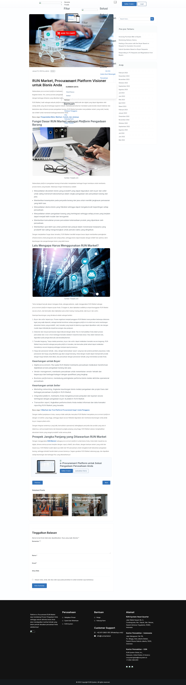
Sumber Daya (68, 81)
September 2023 (124, 86)
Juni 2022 (122, 137)
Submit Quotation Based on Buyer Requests (133, 49)
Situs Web (35, 571)
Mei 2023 (122, 100)
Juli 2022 (121, 133)
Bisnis (53, 71)
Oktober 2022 (123, 123)
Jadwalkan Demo (81, 471)
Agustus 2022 (123, 130)
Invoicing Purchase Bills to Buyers (130, 37)
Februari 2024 (123, 73)
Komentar (36, 541)
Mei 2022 (122, 140)
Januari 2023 (123, 113)
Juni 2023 (122, 96)
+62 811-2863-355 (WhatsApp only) (109, 632)
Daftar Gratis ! (66, 471)
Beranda (67, 2)
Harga (66, 126)
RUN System (68, 624)
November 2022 (124, 120)
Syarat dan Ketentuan (71, 620)
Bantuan (67, 100)
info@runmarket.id (104, 636)
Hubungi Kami (100, 620)
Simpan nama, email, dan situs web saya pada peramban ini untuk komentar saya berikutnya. (64, 580)
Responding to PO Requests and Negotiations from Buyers (136, 54)
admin (47, 71)
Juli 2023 (121, 93)
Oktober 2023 (123, 83)
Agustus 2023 (123, 89)
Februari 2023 (123, 110)
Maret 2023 (122, 106)
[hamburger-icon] (115, 2)
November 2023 (124, 79)
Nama (34, 555)
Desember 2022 (124, 116)
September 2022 (124, 126)
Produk (66, 5)
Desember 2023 (124, 76)
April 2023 (122, 103)
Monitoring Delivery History (128, 40)
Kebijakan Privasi (69, 617)
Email (34, 563)
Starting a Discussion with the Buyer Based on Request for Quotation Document (134, 44)
